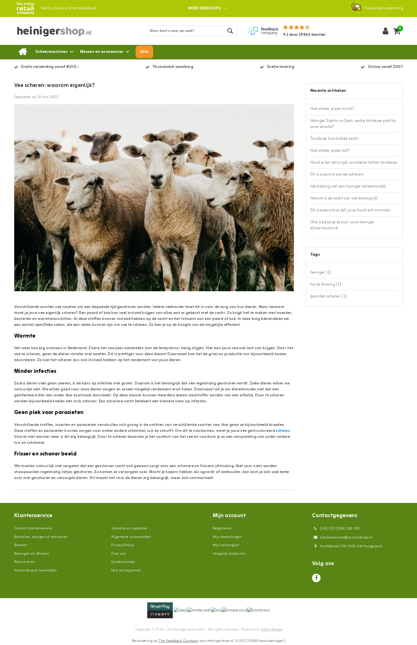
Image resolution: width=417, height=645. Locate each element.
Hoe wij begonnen (126, 570)
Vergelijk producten (229, 554)
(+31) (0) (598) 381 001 (339, 529)
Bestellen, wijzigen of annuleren (41, 537)
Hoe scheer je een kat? (330, 150)
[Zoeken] (231, 31)
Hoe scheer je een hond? (332, 109)
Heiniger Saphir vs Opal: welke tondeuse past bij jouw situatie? (353, 124)
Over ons (118, 554)
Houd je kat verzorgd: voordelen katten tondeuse (353, 162)
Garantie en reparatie (129, 528)
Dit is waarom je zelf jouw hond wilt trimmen (350, 210)
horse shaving (326, 284)
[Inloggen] (385, 31)
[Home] (22, 52)
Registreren (222, 528)
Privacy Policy (122, 545)
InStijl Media (271, 629)
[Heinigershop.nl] (25, 8)
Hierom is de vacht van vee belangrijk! (344, 198)
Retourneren (24, 562)
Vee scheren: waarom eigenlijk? (54, 85)
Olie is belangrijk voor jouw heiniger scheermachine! (342, 225)
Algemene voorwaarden (131, 537)
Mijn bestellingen (227, 537)
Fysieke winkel (123, 562)
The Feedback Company (178, 641)
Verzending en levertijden (35, 570)
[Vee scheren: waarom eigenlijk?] (154, 200)
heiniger (321, 272)
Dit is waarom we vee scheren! (337, 174)
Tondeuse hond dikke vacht (334, 139)
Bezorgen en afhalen (31, 554)
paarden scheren (328, 296)
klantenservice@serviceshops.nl (346, 537)
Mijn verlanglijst (226, 545)
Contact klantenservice (33, 528)
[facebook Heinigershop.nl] (316, 578)
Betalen (21, 545)
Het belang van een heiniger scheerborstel (348, 186)
